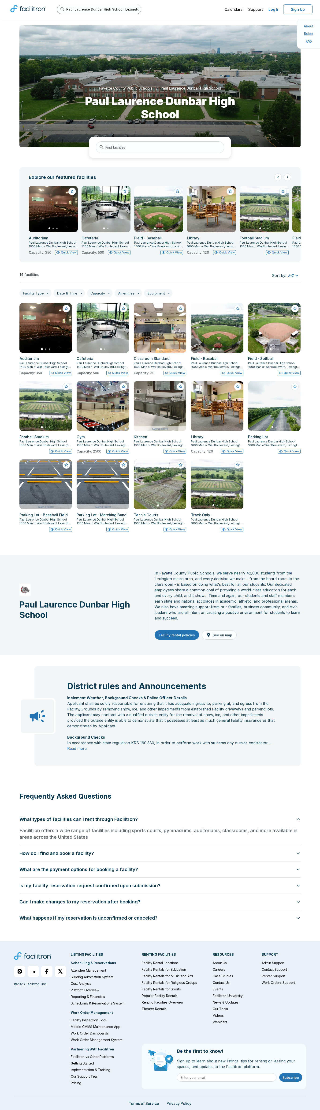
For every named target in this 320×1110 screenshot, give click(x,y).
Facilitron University (228, 996)
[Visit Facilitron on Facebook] (46, 971)
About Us (220, 963)
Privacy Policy (179, 1103)
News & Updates (225, 1002)
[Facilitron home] (27, 13)
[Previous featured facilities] (278, 177)
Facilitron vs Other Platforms (92, 1057)
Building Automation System (92, 977)
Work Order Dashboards (90, 1033)
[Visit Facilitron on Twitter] (60, 971)
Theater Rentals (154, 1009)
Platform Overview (85, 990)
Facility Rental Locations (160, 963)
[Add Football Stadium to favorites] (283, 191)
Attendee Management (88, 970)
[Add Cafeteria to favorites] (125, 191)
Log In (273, 9)
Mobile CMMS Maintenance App (95, 1027)
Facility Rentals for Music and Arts (167, 976)
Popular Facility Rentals (159, 996)
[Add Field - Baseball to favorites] (177, 191)
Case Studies (223, 976)
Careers (219, 969)
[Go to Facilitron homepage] (32, 956)
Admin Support (273, 963)
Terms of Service (144, 1103)
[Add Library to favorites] (230, 191)
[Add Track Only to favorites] (238, 465)
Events (218, 989)
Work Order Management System (96, 1040)
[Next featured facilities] (287, 177)
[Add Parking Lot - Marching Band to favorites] (123, 465)
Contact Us (221, 983)
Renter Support (273, 976)
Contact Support (274, 969)
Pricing (76, 1083)
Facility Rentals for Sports (161, 989)
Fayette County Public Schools (126, 88)
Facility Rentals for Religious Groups (169, 983)
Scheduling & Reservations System (97, 1003)
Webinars (220, 1022)
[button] (294, 275)
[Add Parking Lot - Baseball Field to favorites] (66, 465)
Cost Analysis (81, 983)
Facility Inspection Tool (88, 1020)
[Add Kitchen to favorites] (180, 386)
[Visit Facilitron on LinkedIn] (33, 971)
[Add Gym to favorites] (123, 386)
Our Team (220, 1009)
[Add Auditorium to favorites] (72, 191)
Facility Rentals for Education (164, 969)
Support (255, 9)
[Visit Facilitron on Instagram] (19, 971)
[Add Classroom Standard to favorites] (180, 308)
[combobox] (160, 147)
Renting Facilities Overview (162, 1002)
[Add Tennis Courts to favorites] (180, 465)
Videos (218, 1015)
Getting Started (82, 1063)
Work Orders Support (278, 983)
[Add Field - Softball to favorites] (295, 308)
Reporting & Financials (88, 997)
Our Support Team (85, 1076)
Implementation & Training (90, 1070)
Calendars (233, 9)
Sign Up (298, 9)
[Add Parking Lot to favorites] (295, 386)
